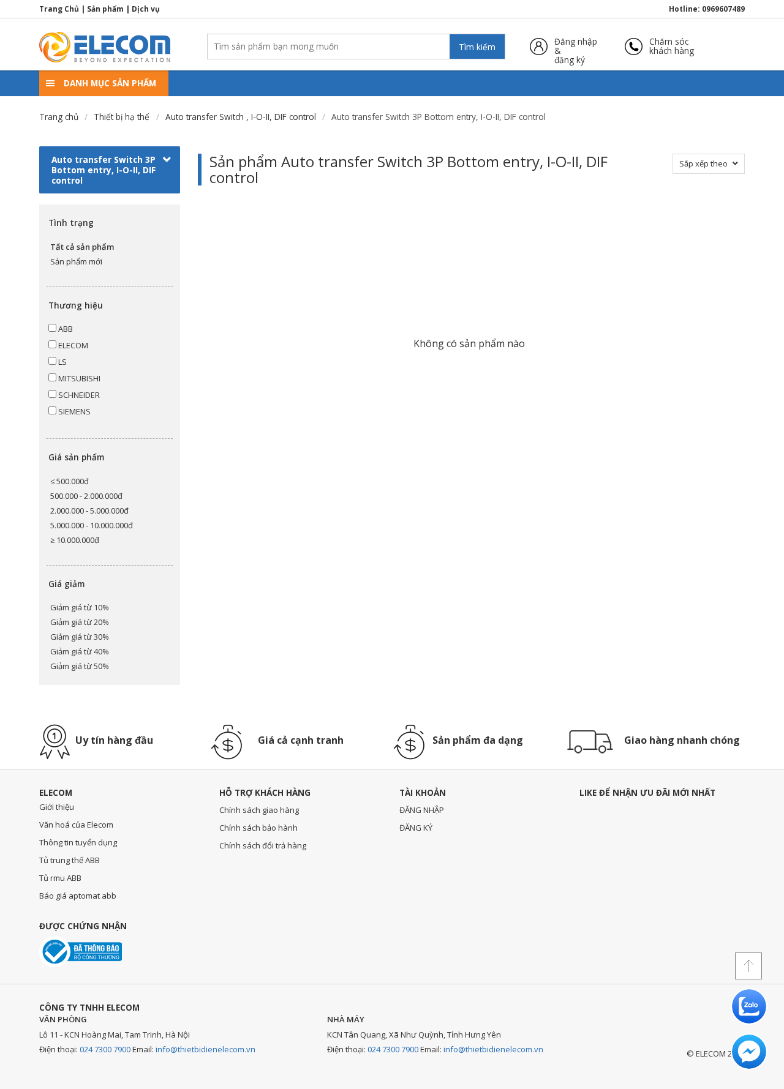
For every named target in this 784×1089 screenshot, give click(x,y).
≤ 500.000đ (69, 481)
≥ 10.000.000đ (74, 539)
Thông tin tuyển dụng (78, 842)
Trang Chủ (59, 9)
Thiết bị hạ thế (121, 116)
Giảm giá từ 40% (79, 651)
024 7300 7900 (105, 1049)
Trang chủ (58, 116)
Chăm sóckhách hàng (671, 46)
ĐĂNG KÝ (415, 827)
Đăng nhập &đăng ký (575, 46)
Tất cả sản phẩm (82, 246)
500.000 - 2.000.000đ (86, 495)
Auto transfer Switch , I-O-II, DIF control (240, 116)
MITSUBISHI (78, 378)
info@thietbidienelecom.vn (205, 1049)
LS (61, 362)
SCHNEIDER (78, 395)
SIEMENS (73, 411)
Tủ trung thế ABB (69, 860)
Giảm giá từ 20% (79, 621)
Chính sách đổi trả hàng (262, 845)
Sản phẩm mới (76, 261)
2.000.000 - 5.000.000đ (89, 510)
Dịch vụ (146, 9)
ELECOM (72, 345)
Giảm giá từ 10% (79, 607)
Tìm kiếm (477, 47)
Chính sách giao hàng (259, 809)
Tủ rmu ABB (60, 877)
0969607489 (723, 9)
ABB (64, 329)
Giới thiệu (56, 806)
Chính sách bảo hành (258, 827)
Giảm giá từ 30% (79, 636)
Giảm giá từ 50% (79, 666)
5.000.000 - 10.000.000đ (91, 525)
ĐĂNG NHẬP (421, 809)
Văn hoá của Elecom (76, 824)
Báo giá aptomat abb (77, 895)
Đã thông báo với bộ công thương (80, 951)
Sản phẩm (105, 9)
